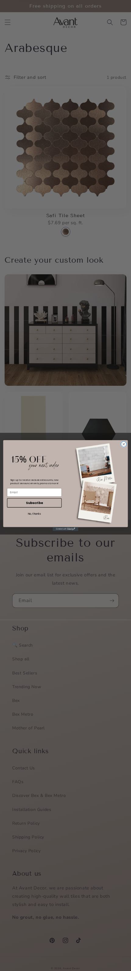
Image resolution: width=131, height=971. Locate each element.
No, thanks (34, 513)
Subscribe (34, 503)
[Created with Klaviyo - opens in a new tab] (65, 529)
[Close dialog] (123, 444)
